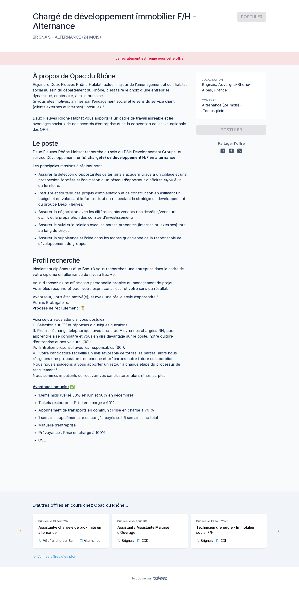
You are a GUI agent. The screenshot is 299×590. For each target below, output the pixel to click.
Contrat (209, 100)
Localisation (212, 79)
